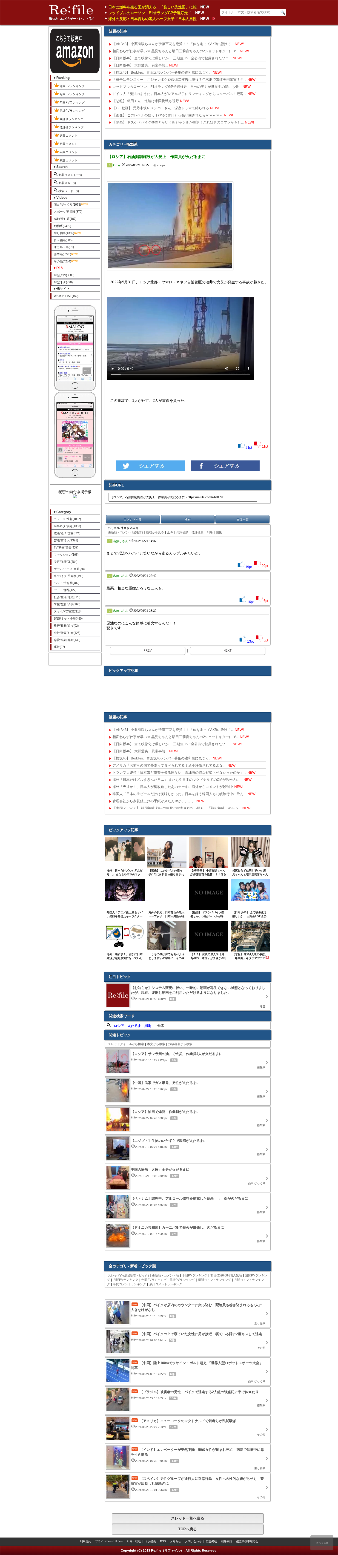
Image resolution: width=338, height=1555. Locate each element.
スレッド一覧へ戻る (187, 1518)
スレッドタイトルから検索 (126, 1044)
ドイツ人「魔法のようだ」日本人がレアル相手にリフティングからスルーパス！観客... (179, 94)
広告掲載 (211, 1541)
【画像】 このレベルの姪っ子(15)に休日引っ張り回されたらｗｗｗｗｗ (167, 115)
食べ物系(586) (63, 240)
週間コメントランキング (214, 1280)
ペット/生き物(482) (66, 583)
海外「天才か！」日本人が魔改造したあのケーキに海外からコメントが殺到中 (172, 787)
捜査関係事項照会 (247, 1541)
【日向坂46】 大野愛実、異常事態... (140, 65)
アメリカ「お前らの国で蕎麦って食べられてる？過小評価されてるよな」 (169, 765)
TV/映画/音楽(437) (66, 547)
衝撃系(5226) (62, 254)
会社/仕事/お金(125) (67, 633)
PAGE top (322, 1542)
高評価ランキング (71, 119)
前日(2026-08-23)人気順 (226, 1275)
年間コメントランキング (129, 1284)
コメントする (133, 519)
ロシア (119, 1026)
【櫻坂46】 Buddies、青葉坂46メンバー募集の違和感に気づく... (162, 72)
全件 (170, 532)
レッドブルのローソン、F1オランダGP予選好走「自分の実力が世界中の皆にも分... (176, 87)
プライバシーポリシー (109, 1541)
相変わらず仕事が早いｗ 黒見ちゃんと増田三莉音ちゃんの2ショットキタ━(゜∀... (175, 51)
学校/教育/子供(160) (67, 604)
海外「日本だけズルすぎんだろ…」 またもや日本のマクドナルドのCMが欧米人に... (177, 780)
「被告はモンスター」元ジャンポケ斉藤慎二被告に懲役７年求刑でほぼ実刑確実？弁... (179, 79)
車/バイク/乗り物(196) (68, 576)
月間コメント (68, 144)
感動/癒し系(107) (65, 219)
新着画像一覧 (66, 183)
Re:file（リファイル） (167, 1550)
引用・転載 (134, 1541)
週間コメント (68, 135)
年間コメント (68, 152)
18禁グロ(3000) (64, 275)
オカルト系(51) (64, 247)
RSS (163, 1541)
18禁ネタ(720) (63, 282)
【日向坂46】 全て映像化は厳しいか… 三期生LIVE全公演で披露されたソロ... (172, 58)
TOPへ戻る (187, 1529)
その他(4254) (62, 261)
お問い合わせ (193, 1541)
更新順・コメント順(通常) (125, 532)
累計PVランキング (72, 110)
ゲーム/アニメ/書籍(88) (69, 569)
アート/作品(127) (65, 590)
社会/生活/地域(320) (67, 597)
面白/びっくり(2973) (67, 204)
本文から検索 (156, 1044)
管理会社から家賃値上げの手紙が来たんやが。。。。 (153, 801)
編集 (219, 532)
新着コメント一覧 (69, 175)
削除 (210, 532)
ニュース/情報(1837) (67, 519)
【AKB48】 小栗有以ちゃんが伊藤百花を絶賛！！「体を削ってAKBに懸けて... (173, 44)
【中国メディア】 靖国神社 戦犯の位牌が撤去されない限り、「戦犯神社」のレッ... (176, 808)
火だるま (134, 1026)
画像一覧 (243, 519)
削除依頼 (226, 1541)
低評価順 (197, 532)
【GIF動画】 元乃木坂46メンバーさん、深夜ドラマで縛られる (160, 108)
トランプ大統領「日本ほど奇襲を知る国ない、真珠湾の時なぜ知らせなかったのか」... (179, 772)
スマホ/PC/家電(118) (67, 611)
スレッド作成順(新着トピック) (128, 1275)
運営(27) (59, 647)
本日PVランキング (194, 1275)
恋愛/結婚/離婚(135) (67, 640)
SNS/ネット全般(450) (68, 618)
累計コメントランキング (165, 1284)
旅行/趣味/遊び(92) (66, 625)
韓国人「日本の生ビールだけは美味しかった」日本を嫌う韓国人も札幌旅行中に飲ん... (179, 794)
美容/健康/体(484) (65, 561)
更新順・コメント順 (165, 1275)
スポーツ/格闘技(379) (68, 211)
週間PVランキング (72, 86)
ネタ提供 (150, 1541)
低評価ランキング (71, 127)
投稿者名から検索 (180, 1044)
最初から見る (155, 532)
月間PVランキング (72, 94)
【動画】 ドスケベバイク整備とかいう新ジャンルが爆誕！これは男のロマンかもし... (178, 122)
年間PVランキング (72, 102)
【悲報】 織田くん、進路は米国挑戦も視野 (145, 101)
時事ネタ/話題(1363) (67, 526)
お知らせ (175, 1541)
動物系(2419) (62, 226)
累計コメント (68, 160)
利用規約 (85, 1541)
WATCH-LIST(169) (66, 296)
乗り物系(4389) (64, 233)
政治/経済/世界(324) (67, 533)
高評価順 (182, 532)
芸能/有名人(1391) (66, 540)
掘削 (147, 1026)
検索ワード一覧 (68, 191)
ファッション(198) (66, 554)
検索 (188, 519)
